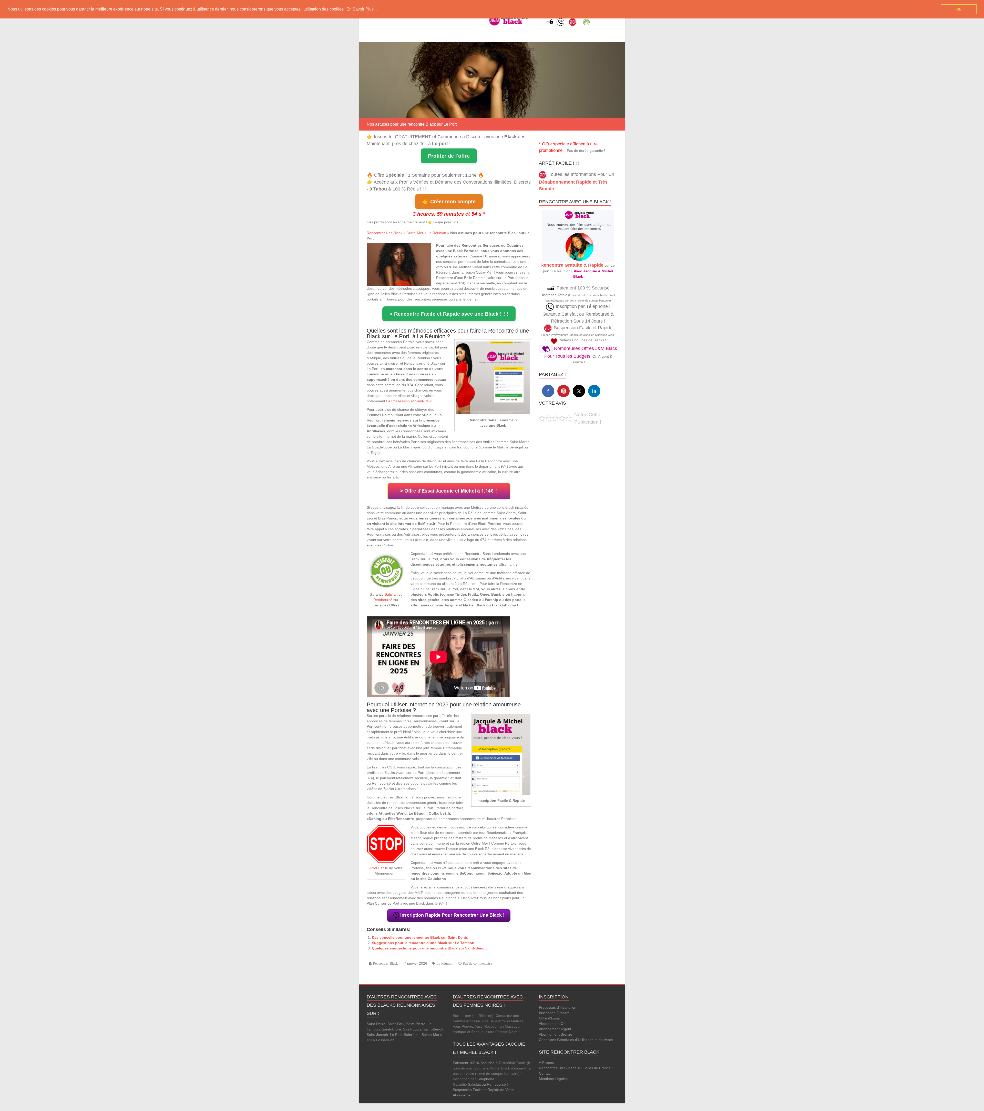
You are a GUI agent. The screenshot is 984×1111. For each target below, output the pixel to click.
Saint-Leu (411, 1035)
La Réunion (436, 233)
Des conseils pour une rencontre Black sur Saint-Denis (420, 937)
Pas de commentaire (477, 963)
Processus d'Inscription (557, 1007)
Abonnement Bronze (555, 1034)
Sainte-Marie (432, 1035)
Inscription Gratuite (554, 1013)
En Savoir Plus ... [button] (362, 9)
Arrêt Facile (378, 868)
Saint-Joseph (377, 1035)
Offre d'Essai (549, 1018)
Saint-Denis (376, 1024)
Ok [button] (958, 9)
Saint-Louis (412, 1029)
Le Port (396, 1035)
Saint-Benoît (433, 1029)
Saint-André (391, 1029)
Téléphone (485, 1079)
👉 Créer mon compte (449, 201)
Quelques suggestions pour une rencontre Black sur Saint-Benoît (429, 948)
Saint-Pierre (415, 1024)
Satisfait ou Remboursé (487, 1084)
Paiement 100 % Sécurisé (474, 1063)
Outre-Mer (414, 233)
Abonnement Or (552, 1024)
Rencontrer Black (385, 963)
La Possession (398, 401)
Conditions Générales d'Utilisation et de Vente (576, 1040)
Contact (545, 1073)
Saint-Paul (423, 401)
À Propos (546, 1062)
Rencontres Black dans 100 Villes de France (575, 1068)
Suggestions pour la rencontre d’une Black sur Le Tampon (423, 943)
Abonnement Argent (555, 1029)
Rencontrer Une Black (384, 233)
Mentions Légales (553, 1079)
